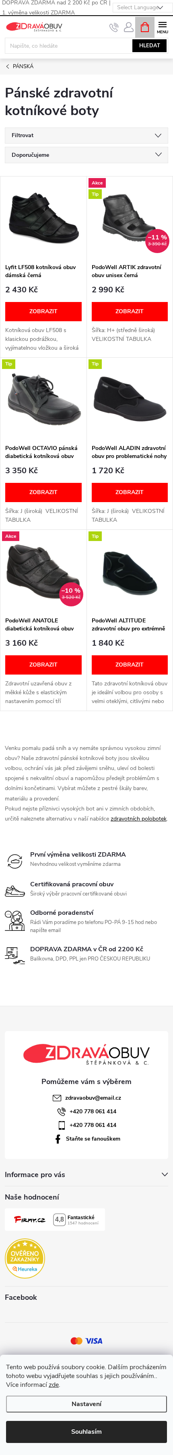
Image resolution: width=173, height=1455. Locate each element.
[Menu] (162, 26)
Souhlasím (86, 1431)
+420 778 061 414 (93, 1111)
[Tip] (43, 399)
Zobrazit (43, 311)
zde (54, 1384)
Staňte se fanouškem (93, 1139)
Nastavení (86, 1404)
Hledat (149, 45)
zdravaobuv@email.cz (93, 1098)
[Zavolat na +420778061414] (114, 27)
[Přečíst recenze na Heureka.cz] (25, 1258)
